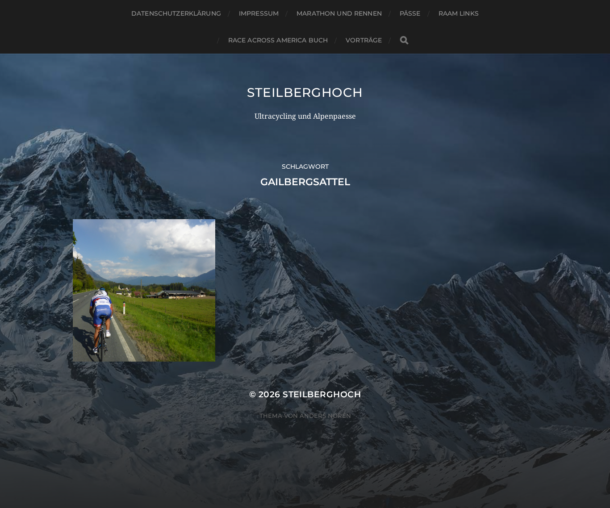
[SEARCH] (404, 40)
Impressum (259, 13)
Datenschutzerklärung (176, 13)
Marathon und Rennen (339, 13)
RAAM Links (459, 13)
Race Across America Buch (278, 40)
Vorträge (364, 40)
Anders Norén (325, 415)
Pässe (410, 13)
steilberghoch (305, 92)
